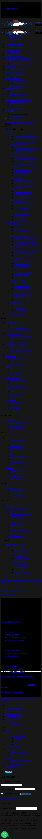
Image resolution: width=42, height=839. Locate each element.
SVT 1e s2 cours (16, 375)
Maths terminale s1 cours (21, 325)
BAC (7, 72)
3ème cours (10, 400)
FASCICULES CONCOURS (20, 513)
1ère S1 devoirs (16, 167)
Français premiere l (18, 459)
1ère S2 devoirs (16, 178)
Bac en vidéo (15, 747)
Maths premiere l (17, 465)
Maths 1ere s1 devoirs (23, 169)
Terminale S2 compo (19, 236)
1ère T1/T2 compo (17, 280)
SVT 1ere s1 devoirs (22, 175)
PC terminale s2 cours (19, 339)
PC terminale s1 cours (19, 328)
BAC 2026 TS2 (11, 420)
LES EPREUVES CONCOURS (16, 508)
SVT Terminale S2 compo (25, 244)
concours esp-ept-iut (19, 527)
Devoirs (8, 131)
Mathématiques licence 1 (16, 544)
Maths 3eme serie (18, 113)
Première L (10, 454)
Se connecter (25, 794)
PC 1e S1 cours (16, 361)
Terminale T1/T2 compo (20, 247)
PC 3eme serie (16, 116)
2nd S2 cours (10, 389)
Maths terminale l (17, 451)
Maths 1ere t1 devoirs (23, 191)
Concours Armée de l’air (20, 533)
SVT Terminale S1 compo (25, 233)
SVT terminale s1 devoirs (25, 142)
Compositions (11, 222)
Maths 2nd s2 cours (18, 391)
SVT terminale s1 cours (20, 330)
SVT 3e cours (15, 408)
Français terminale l (18, 443)
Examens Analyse (22, 572)
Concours (9, 749)
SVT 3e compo (20, 310)
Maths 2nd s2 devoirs (23, 203)
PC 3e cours (15, 405)
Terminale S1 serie (13, 33)
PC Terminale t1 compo (24, 252)
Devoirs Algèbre (21, 553)
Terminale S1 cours (13, 322)
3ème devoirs (16, 211)
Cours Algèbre (20, 550)
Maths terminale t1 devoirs (26, 158)
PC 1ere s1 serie (16, 72)
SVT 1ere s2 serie (17, 86)
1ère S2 (8, 366)
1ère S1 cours (10, 355)
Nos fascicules (12, 711)
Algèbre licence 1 (17, 547)
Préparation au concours (16, 511)
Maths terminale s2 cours (21, 336)
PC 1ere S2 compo (22, 274)
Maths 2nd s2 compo (23, 294)
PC (15, 744)
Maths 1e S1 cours (17, 358)
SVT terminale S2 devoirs (25, 153)
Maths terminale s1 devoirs (26, 136)
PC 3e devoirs (20, 216)
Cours (8, 727)
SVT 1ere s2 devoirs (22, 186)
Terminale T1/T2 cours (15, 344)
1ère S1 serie (10, 66)
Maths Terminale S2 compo (26, 238)
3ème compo (16, 302)
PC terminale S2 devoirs (24, 150)
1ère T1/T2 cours (12, 377)
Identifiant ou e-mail (10, 782)
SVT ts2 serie (15, 52)
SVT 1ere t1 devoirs (22, 197)
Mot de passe (7, 789)
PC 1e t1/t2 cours (17, 383)
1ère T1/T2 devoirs (17, 189)
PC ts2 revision (16, 425)
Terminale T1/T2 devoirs (20, 156)
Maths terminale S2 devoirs (26, 147)
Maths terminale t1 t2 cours (22, 347)
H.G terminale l (16, 445)
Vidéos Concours (17, 755)
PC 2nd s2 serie (16, 105)
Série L (8, 730)
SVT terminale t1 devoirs (24, 164)
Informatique (11, 575)
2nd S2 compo (16, 291)
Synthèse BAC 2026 (14, 705)
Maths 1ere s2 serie (18, 80)
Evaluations (10, 719)
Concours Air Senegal (19, 530)
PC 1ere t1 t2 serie (17, 94)
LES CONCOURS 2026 (14, 505)
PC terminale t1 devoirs (24, 161)
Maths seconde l (17, 479)
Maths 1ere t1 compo (23, 283)
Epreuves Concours (18, 752)
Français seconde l (18, 473)
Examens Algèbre (22, 558)
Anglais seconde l (17, 470)
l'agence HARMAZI (17, 673)
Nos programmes (13, 708)
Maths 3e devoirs (21, 214)
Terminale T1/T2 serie (14, 55)
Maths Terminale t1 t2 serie (21, 58)
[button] (4, 834)
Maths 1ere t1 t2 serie (19, 91)
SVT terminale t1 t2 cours (21, 353)
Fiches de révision (17, 736)
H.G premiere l (16, 462)
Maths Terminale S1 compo (26, 227)
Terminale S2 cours (13, 333)
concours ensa (16, 524)
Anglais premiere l (18, 456)
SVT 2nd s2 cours (17, 397)
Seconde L (9, 468)
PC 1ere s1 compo (22, 263)
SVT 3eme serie (16, 119)
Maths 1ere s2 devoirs (23, 180)
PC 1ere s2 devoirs (22, 183)
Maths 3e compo (21, 305)
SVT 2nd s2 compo (22, 299)
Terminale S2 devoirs (19, 144)
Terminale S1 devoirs (19, 133)
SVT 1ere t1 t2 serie (18, 97)
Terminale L (10, 437)
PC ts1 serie (15, 39)
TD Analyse (19, 569)
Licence (8, 97)
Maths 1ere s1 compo (23, 261)
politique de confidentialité (12, 831)
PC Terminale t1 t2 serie (20, 61)
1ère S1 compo (16, 258)
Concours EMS (16, 535)
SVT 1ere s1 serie (17, 75)
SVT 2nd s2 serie (17, 108)
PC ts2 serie (15, 50)
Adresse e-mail (8, 808)
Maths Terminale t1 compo (26, 250)
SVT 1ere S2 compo (22, 277)
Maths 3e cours (16, 402)
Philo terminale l (17, 448)
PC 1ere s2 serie (16, 83)
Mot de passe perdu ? (10, 798)
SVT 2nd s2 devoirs (22, 208)
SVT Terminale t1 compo (25, 255)
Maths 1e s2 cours (17, 369)
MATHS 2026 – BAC (18, 422)
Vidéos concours (17, 516)
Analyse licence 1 (17, 561)
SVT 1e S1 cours (16, 364)
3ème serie (10, 110)
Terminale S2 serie (13, 44)
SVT (16, 741)
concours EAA (16, 519)
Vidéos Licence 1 (17, 763)
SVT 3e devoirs (20, 219)
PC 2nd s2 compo (22, 297)
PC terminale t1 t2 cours (20, 350)
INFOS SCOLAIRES (13, 713)
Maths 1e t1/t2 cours (18, 380)
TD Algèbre (19, 556)
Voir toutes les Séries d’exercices (19, 122)
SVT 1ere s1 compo (22, 266)
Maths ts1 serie (16, 36)
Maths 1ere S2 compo (23, 272)
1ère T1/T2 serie (12, 88)
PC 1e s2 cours (16, 372)
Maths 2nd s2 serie (18, 102)
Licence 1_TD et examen (20, 99)
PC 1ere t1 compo (21, 285)
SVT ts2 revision (17, 428)
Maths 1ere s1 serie (18, 69)
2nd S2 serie (10, 99)
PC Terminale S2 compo (25, 241)
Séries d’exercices (13, 716)
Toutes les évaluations (15, 313)
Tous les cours (11, 411)
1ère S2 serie (10, 77)
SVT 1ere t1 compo (22, 288)
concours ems (16, 522)
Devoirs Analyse (21, 567)
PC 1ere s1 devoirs (22, 172)
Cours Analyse (20, 564)
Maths (17, 77)
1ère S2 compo (16, 269)
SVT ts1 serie (15, 41)
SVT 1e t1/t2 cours (17, 386)
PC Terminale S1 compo (24, 230)
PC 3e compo (20, 308)
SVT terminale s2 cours (20, 342)
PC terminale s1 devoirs (24, 139)
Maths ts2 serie (16, 47)
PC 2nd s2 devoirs (22, 205)
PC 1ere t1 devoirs (21, 194)
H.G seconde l (16, 476)
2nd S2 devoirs (16, 200)
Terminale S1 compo (19, 225)
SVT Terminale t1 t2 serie (20, 63)
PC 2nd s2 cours (17, 394)
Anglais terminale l (18, 440)
